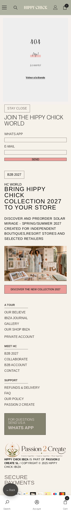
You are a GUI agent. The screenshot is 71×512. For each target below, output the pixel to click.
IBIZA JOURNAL (16, 318)
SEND (35, 159)
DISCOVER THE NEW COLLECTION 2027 (35, 289)
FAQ (7, 393)
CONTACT (12, 370)
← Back (10, 489)
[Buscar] (15, 7)
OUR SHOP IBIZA (17, 329)
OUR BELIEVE (15, 312)
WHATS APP (13, 134)
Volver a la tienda (35, 77)
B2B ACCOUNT (15, 365)
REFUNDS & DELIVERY (22, 387)
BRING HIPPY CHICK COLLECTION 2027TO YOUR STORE (33, 198)
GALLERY (11, 323)
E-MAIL (9, 146)
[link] (7, 503)
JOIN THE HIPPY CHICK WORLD (33, 120)
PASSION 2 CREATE (19, 404)
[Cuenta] (55, 7)
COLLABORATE (16, 359)
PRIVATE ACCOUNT (19, 336)
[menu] (4, 7)
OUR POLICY (14, 399)
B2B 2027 (14, 174)
